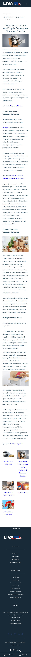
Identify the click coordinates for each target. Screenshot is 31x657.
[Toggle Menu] (27, 3)
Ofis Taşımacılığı (15, 588)
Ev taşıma (6, 128)
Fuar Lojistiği (15, 580)
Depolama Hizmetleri (15, 591)
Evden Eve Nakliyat (15, 597)
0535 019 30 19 (15, 620)
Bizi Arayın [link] (9, 654)
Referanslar (15, 559)
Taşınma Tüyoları (16, 106)
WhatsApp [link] (25, 654)
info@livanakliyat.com (15, 623)
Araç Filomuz (15, 556)
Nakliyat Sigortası (16, 444)
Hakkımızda (15, 553)
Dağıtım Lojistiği (22, 492)
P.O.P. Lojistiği (15, 577)
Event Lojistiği (15, 586)
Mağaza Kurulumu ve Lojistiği (15, 594)
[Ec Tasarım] (15, 650)
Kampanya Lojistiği (15, 583)
